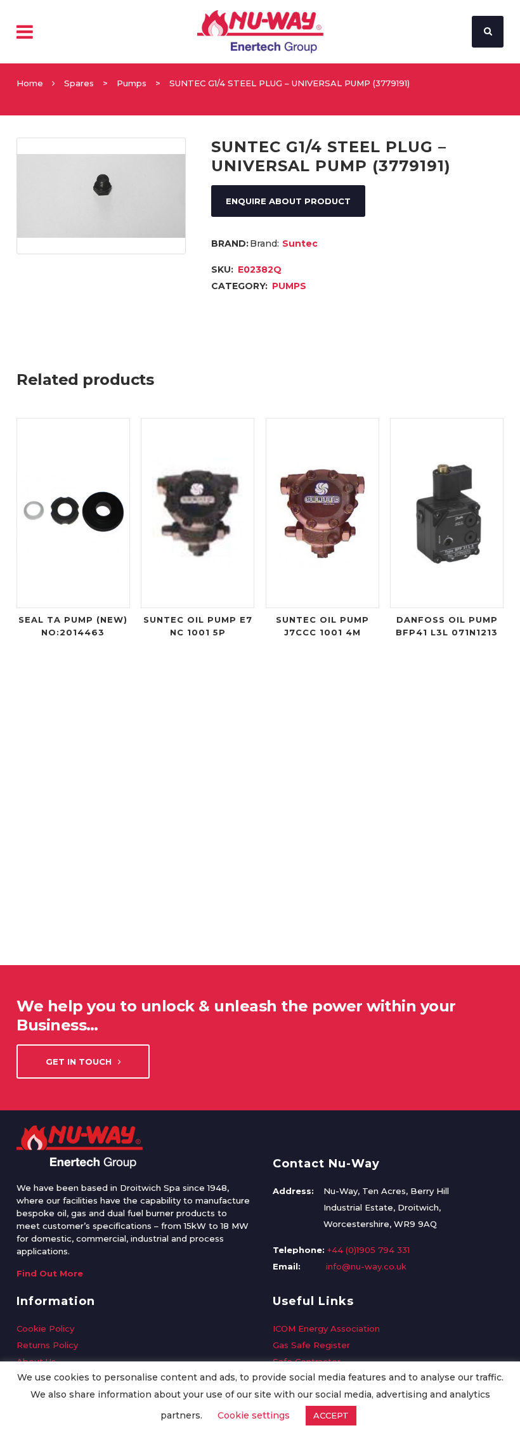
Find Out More (49, 1273)
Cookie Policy (45, 1328)
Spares (79, 83)
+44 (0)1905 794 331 (368, 1250)
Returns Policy (47, 1345)
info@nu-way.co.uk (366, 1266)
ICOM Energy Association (326, 1328)
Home (29, 83)
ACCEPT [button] (331, 1415)
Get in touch (79, 1061)
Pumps (131, 83)
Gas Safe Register (311, 1345)
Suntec (300, 243)
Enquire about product (288, 201)
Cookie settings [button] (254, 1415)
